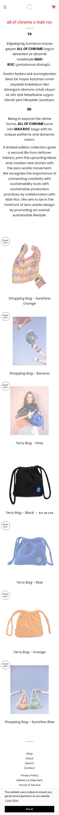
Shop (29, 754)
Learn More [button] (12, 800)
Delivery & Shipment (29, 780)
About (29, 758)
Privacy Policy (29, 775)
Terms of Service (29, 785)
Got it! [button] (29, 809)
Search (29, 763)
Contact (29, 768)
